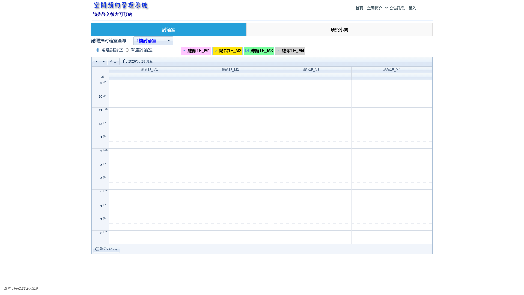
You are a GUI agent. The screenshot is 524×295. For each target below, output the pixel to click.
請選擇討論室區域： (111, 40)
